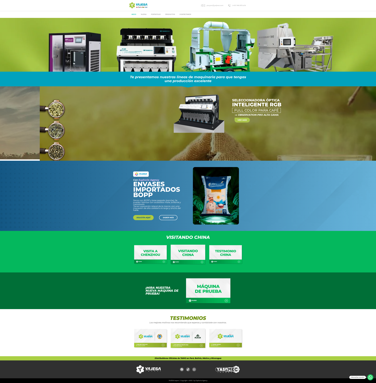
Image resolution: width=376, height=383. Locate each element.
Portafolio (156, 14)
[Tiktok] (188, 370)
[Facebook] (182, 370)
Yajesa (143, 14)
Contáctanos (185, 14)
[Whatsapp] (194, 370)
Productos (170, 14)
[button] (370, 377)
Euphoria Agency (149, 181)
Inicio (134, 14)
